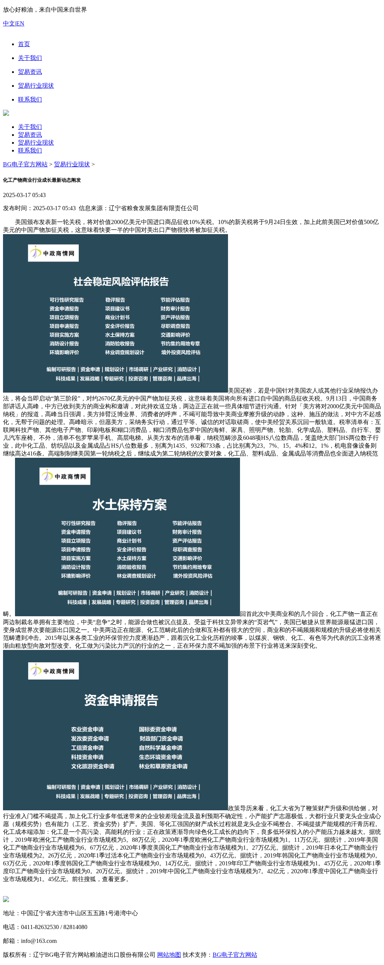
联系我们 (30, 150)
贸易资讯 (30, 134)
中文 (9, 23)
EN (20, 23)
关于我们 (30, 127)
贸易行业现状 (36, 142)
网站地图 (169, 955)
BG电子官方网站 (25, 164)
